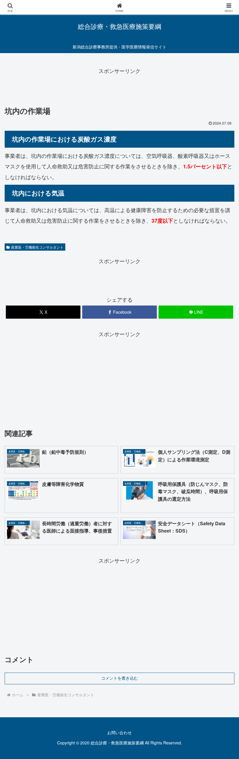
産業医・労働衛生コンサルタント (37, 247)
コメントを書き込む (119, 678)
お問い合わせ (119, 732)
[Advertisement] (119, 88)
